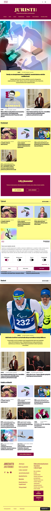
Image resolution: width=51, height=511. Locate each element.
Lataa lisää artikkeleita (25, 454)
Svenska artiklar (44, 16)
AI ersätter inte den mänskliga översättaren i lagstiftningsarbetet (42, 425)
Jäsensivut (38, 497)
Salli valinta (25, 268)
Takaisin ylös (44, 508)
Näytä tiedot (44, 264)
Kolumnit (28, 16)
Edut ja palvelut (23, 467)
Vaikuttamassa (21, 16)
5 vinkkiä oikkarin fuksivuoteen (5, 143)
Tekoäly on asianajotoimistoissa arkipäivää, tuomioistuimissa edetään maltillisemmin (8, 447)
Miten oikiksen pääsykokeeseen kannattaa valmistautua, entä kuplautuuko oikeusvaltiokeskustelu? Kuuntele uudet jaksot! (12, 114)
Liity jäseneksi (17, 190)
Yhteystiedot (22, 487)
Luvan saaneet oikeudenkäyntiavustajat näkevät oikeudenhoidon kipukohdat (24, 145)
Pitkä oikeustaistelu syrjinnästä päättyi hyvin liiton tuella (40, 223)
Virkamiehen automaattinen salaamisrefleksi (12, 273)
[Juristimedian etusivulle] (25, 11)
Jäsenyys (21, 464)
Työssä (14, 16)
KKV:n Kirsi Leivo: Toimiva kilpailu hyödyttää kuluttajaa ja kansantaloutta (38, 375)
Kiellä (9, 268)
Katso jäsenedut (33, 190)
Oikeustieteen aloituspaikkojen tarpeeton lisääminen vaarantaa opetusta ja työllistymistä (25, 447)
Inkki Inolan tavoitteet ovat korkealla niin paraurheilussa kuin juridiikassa (41, 144)
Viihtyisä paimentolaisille (33, 273)
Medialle (21, 479)
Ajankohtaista (23, 476)
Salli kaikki (41, 268)
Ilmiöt (10, 16)
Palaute (15, 508)
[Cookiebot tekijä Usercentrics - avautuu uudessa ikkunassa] (44, 242)
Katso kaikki (45, 201)
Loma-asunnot (23, 470)
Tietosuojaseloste (7, 508)
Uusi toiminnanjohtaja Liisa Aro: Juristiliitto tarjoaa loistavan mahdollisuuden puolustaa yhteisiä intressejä (38, 113)
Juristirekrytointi (24, 473)
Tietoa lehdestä (35, 16)
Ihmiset (5, 16)
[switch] (19, 260)
